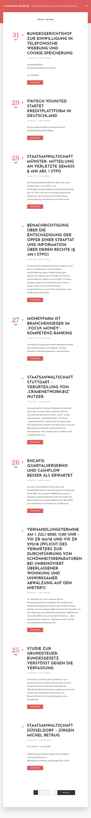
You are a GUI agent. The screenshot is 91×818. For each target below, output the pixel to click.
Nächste (65, 792)
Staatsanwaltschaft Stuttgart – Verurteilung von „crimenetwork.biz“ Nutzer (50, 387)
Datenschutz (77, 6)
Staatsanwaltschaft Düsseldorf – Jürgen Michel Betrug (50, 730)
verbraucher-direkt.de (16, 6)
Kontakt (55, 6)
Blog (40, 6)
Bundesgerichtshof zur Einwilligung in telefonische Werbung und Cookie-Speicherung (50, 43)
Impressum (66, 6)
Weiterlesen (35, 82)
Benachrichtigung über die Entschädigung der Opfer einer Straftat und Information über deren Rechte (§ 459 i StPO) (51, 240)
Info (47, 6)
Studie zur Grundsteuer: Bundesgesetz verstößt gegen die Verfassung (50, 658)
